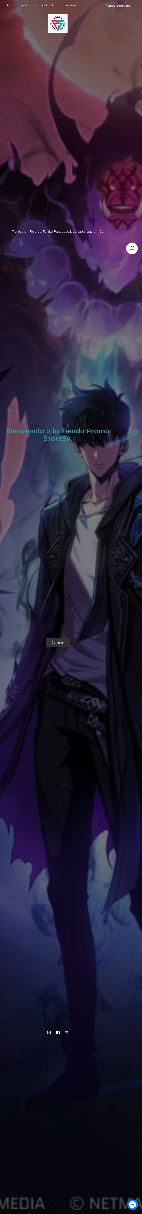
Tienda (10, 5)
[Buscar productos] (132, 248)
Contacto (69, 5)
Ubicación (49, 5)
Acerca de (28, 5)
